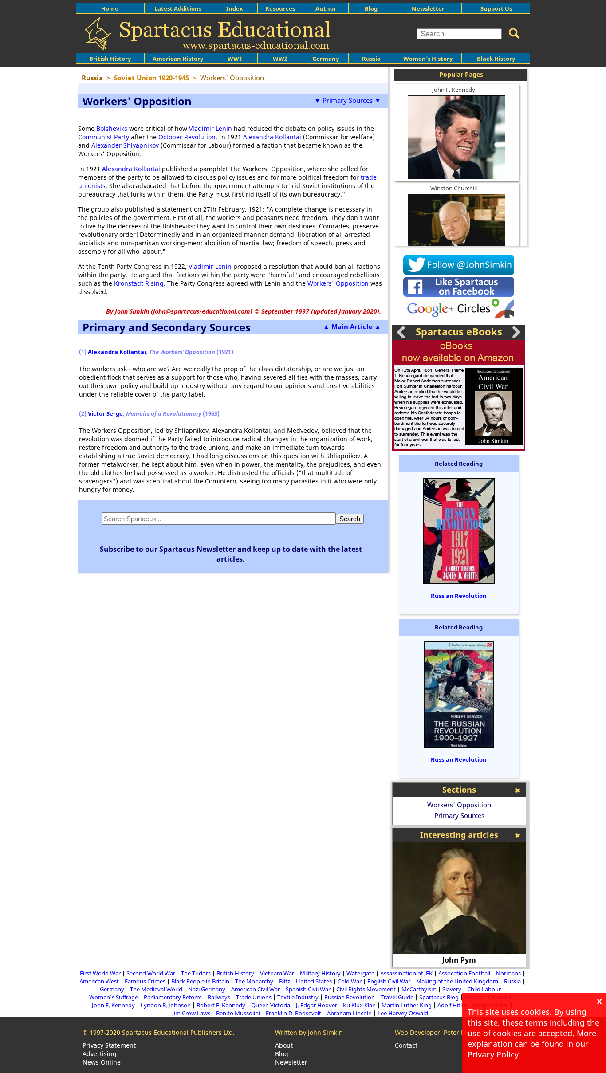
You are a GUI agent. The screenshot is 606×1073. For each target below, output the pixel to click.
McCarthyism (419, 989)
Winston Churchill (453, 188)
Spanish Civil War (308, 989)
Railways (219, 997)
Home (109, 8)
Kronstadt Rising (139, 283)
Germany (325, 59)
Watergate (360, 973)
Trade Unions (254, 997)
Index (234, 8)
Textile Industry (298, 997)
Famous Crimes (145, 981)
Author (325, 8)
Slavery (451, 989)
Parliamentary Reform (173, 997)
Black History (496, 59)
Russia (371, 59)
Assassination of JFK (406, 973)
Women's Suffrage (113, 997)
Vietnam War (277, 973)
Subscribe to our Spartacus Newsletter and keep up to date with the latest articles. (231, 554)
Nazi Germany (206, 989)
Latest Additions (177, 8)
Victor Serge (105, 413)
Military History (320, 973)
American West (99, 981)
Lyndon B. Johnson (166, 1005)
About (284, 1045)
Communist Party (103, 137)
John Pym (459, 960)
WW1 (235, 59)
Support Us (496, 8)
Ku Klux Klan (359, 1005)
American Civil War (255, 989)
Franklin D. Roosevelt (293, 1013)
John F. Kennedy (453, 90)
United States (314, 981)
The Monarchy (254, 981)
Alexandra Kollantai (272, 137)
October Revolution (187, 137)
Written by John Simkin (309, 1032)
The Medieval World (156, 989)
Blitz (284, 981)
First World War (100, 973)
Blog (371, 8)
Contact (406, 1045)
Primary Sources (459, 815)
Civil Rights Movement (366, 989)
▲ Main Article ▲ (352, 326)
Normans (508, 973)
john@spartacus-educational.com (201, 311)
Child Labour (484, 989)
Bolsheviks (111, 128)
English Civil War (388, 981)
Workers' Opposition (338, 283)
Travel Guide (397, 997)
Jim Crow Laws (191, 1013)
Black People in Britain (200, 981)
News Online (102, 1062)
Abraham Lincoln (349, 1013)
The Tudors (196, 973)
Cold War (350, 981)
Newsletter (428, 8)
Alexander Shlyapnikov (125, 145)
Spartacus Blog (439, 997)
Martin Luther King (407, 1005)
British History (235, 973)
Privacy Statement (109, 1045)
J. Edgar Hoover (316, 1005)
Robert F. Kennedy (221, 1005)
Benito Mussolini (238, 1013)
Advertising (100, 1053)
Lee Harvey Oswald (403, 1013)
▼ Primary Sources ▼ (347, 100)
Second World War (150, 973)
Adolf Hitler (452, 1005)
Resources (280, 8)
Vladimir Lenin (210, 128)
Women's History (428, 59)
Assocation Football (464, 973)
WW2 (280, 59)
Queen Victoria (270, 1005)
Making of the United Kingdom (457, 981)
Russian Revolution (459, 596)
